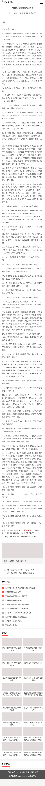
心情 (27, 772)
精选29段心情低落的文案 (13, 621)
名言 (13, 772)
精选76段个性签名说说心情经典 (16, 617)
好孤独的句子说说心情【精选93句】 (17, 608)
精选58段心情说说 (11, 625)
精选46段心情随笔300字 (13, 600)
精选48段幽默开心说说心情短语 (16, 596)
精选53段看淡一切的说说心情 (15, 561)
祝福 (32, 772)
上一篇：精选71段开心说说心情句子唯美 (19, 570)
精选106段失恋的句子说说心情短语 (17, 604)
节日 (9, 772)
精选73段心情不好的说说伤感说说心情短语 (20, 588)
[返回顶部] (43, 705)
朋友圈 (22, 772)
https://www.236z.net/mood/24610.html (23, 537)
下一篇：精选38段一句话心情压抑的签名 (19, 573)
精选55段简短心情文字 (13, 592)
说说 (36, 772)
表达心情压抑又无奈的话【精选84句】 (18, 613)
